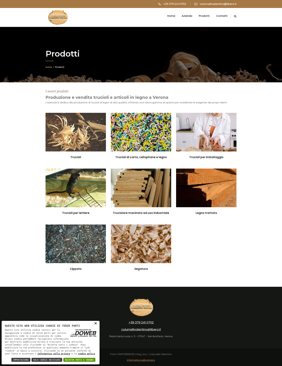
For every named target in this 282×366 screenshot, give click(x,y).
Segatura (141, 269)
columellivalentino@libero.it (218, 4)
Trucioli (75, 157)
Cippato (76, 269)
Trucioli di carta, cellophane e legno (141, 157)
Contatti (221, 16)
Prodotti (204, 16)
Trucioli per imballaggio (206, 157)
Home (171, 16)
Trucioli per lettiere (75, 213)
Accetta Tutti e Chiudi (79, 360)
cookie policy (86, 353)
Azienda (187, 16)
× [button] (95, 323)
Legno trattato (206, 213)
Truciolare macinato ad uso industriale (141, 213)
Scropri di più (76, 133)
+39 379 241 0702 (174, 4)
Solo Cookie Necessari (47, 360)
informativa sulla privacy (54, 353)
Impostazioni (21, 360)
